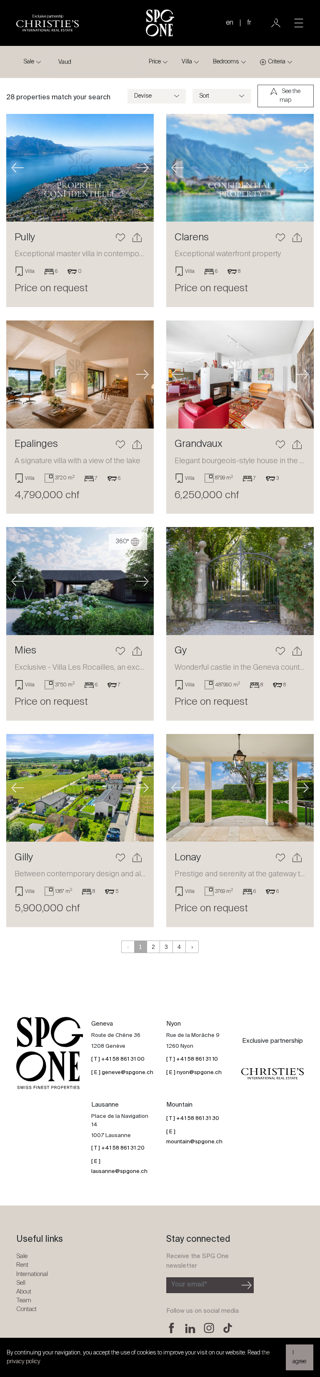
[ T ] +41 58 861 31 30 (192, 1118)
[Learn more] (80, 168)
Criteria (276, 62)
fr (249, 23)
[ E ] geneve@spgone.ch (122, 1072)
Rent (22, 1265)
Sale (28, 62)
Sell (20, 1283)
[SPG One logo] (160, 23)
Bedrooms (226, 62)
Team (23, 1300)
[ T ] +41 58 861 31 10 (192, 1059)
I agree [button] (299, 1357)
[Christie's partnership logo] (272, 1074)
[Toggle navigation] (299, 23)
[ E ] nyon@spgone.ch (194, 1072)
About (23, 1292)
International (32, 1274)
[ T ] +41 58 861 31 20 (118, 1148)
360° (123, 542)
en (229, 23)
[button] (17, 168)
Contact (26, 1309)
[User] (275, 23)
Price (155, 62)
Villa (187, 62)
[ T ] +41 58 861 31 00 (118, 1059)
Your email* (189, 1284)
